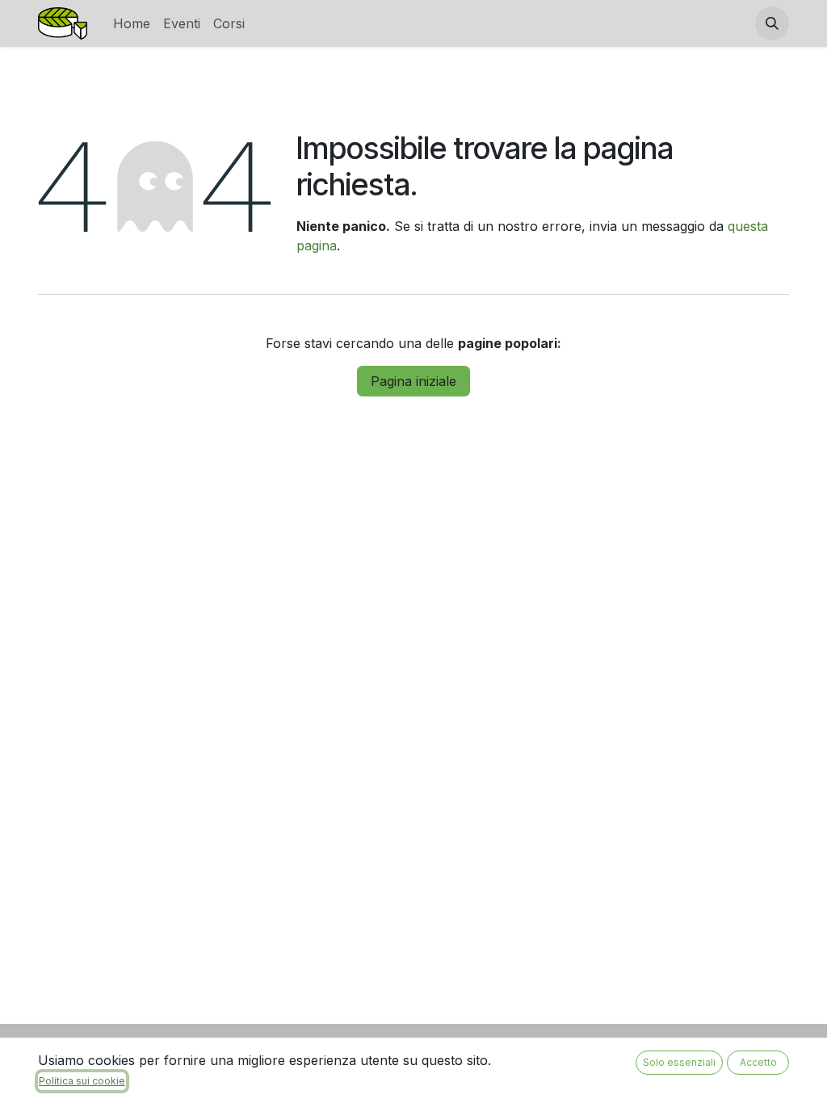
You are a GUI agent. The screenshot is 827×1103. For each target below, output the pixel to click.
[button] (772, 23)
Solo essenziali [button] (679, 1062)
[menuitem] (132, 23)
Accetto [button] (758, 1062)
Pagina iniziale (413, 381)
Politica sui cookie (82, 1081)
